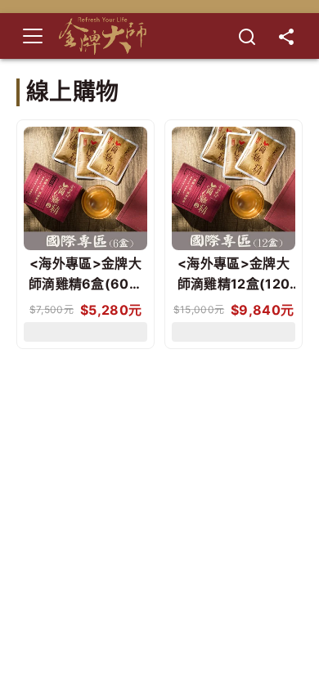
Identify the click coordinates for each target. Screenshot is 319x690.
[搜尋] (247, 36)
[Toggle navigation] (32, 36)
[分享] (286, 36)
